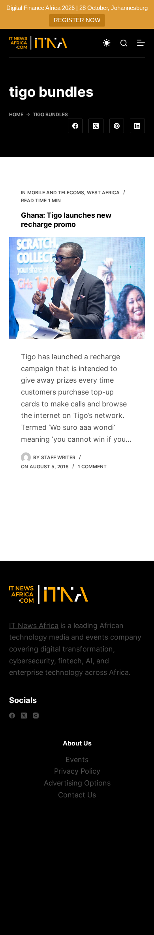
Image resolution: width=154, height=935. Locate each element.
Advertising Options (77, 783)
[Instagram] (36, 715)
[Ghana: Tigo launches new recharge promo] (77, 288)
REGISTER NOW (77, 20)
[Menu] (141, 43)
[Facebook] (75, 126)
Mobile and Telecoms (55, 192)
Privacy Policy (77, 771)
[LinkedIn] (137, 126)
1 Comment (92, 466)
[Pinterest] (116, 126)
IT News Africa (33, 625)
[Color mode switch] (107, 43)
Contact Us (77, 795)
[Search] (123, 43)
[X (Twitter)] (95, 126)
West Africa (103, 192)
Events (77, 759)
